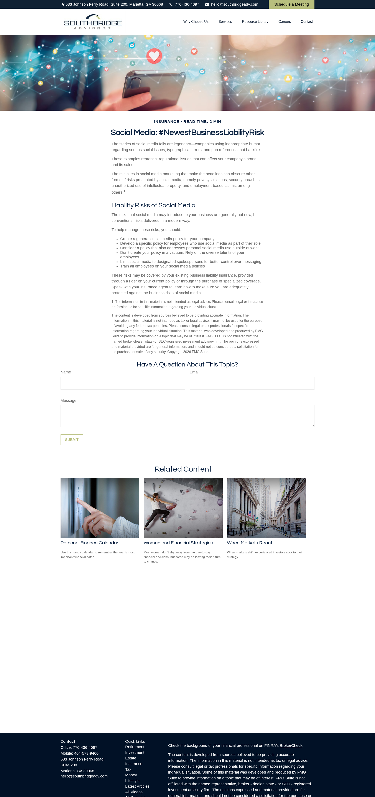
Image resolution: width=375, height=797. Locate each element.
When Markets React (249, 542)
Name (66, 372)
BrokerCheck (291, 745)
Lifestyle (132, 781)
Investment (134, 752)
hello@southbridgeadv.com (234, 4)
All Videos (134, 792)
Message (68, 400)
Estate (130, 758)
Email (194, 372)
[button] (196, 22)
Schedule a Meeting (291, 4)
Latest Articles (137, 786)
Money (131, 775)
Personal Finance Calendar (89, 542)
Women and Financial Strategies (178, 542)
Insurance (133, 764)
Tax (128, 769)
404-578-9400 (86, 753)
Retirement (134, 747)
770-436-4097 (187, 4)
